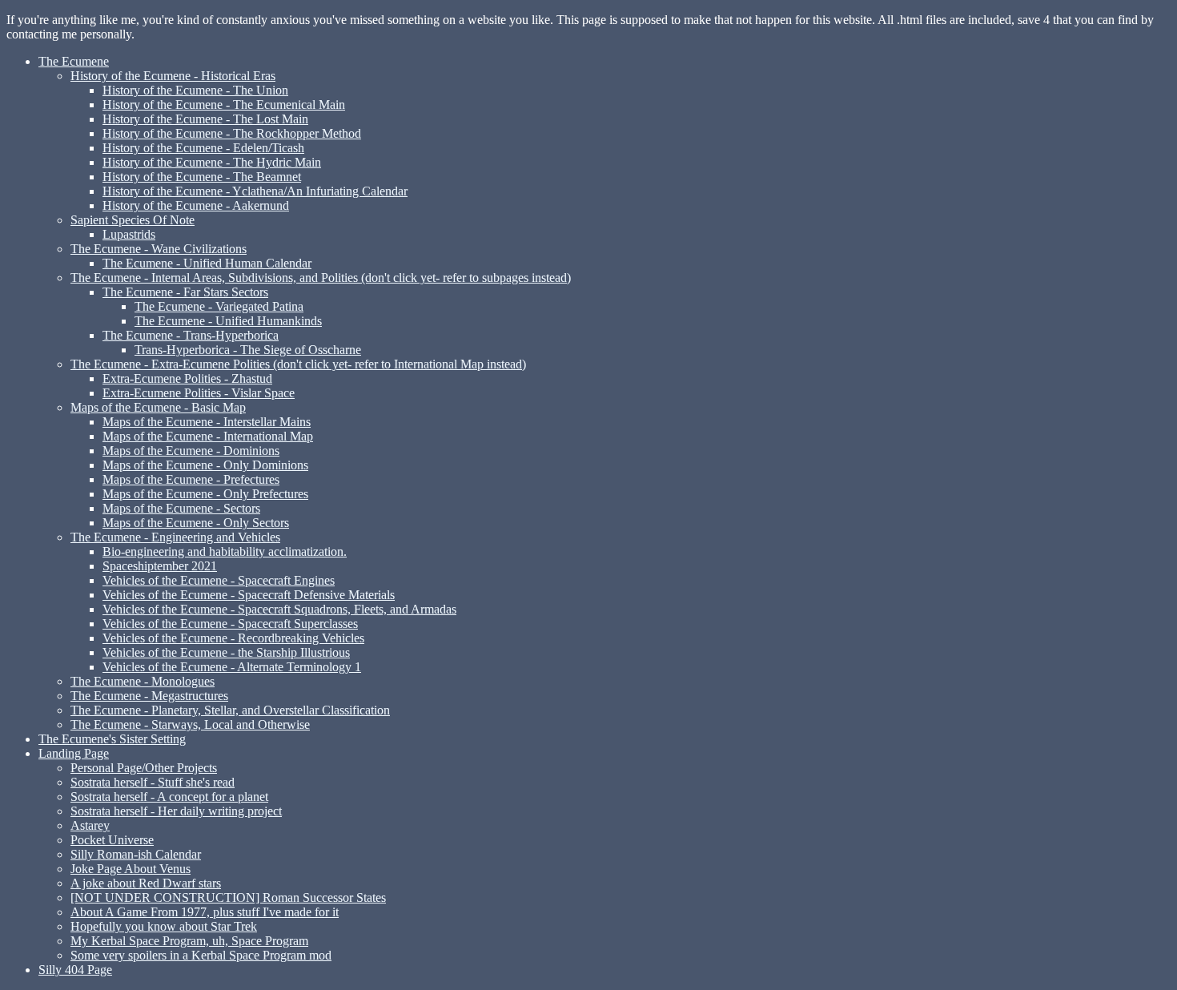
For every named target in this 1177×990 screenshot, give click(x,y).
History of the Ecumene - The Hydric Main (211, 162)
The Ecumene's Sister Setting (112, 739)
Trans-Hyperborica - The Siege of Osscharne (248, 349)
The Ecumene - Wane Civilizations (158, 249)
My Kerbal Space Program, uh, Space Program (189, 941)
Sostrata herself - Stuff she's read (152, 782)
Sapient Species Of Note (132, 220)
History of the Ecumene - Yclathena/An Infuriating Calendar (255, 191)
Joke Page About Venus (130, 868)
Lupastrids (128, 234)
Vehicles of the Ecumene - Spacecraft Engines (218, 580)
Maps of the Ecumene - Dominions (190, 450)
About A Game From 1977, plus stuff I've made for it (204, 912)
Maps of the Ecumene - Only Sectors (195, 522)
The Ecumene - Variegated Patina (219, 306)
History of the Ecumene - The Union (195, 90)
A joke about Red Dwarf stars (145, 883)
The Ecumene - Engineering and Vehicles (175, 537)
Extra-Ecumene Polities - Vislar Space (198, 393)
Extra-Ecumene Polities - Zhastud (187, 378)
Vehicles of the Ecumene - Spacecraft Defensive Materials (248, 595)
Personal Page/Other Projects (143, 768)
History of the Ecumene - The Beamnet (201, 176)
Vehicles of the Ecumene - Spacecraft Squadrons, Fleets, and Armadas (279, 609)
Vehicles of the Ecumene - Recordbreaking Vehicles (233, 638)
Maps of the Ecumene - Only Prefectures (205, 494)
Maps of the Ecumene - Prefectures (190, 479)
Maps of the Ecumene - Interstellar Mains (206, 422)
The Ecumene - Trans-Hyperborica (190, 335)
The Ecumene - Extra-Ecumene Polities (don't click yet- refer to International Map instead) (298, 364)
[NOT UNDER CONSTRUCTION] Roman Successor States (228, 897)
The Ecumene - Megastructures (149, 695)
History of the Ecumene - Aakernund (195, 205)
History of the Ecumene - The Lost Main (205, 119)
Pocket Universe (112, 840)
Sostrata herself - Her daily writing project (176, 811)
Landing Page (73, 753)
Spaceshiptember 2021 (159, 566)
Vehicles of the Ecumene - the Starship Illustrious (226, 652)
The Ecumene (73, 61)
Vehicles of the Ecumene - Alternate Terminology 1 (231, 667)
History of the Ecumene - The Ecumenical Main (223, 104)
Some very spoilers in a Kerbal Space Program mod (200, 955)
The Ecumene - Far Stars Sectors (185, 292)
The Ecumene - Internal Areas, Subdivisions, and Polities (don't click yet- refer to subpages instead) (320, 277)
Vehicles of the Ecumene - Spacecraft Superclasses (230, 623)
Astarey (90, 825)
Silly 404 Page (75, 969)
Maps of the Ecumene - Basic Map (158, 407)
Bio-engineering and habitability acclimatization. (224, 551)
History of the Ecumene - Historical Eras (172, 75)
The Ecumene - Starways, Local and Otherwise (190, 724)
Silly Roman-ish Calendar (135, 854)
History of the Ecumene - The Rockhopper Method (231, 133)
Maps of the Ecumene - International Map (207, 436)
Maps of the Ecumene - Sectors (181, 508)
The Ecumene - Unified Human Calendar (206, 263)
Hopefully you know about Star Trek (163, 926)
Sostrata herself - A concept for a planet (169, 796)
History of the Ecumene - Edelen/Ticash (203, 148)
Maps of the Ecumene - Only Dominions (205, 465)
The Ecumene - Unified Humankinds (228, 321)
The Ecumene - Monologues (142, 681)
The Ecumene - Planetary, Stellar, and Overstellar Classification (230, 710)
